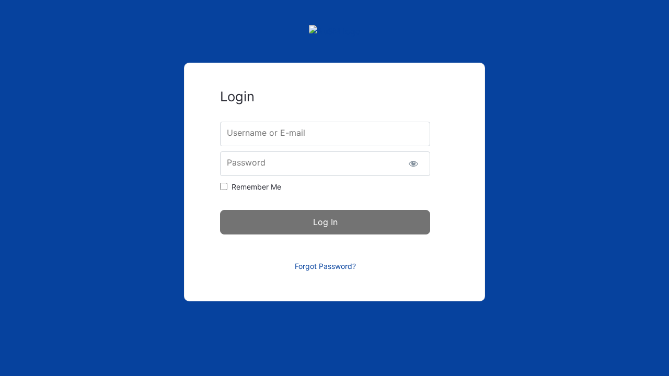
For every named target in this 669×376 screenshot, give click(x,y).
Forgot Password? (325, 266)
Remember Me (256, 186)
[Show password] (413, 163)
